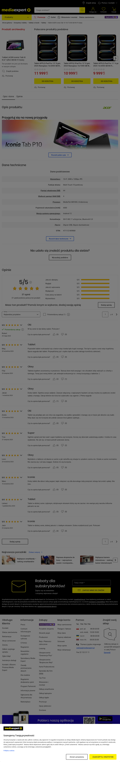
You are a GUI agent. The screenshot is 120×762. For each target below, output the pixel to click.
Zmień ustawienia (77, 757)
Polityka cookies (9, 750)
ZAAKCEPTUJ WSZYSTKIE (102, 757)
